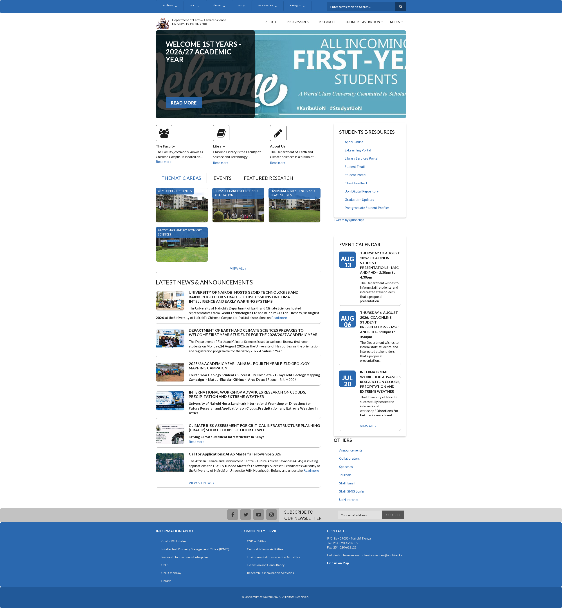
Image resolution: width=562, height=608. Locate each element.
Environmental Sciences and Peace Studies (293, 193)
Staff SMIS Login (351, 491)
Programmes (298, 22)
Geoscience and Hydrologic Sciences (180, 232)
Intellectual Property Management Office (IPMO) (195, 549)
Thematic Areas (181, 178)
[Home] (162, 23)
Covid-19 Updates (173, 541)
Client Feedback (356, 183)
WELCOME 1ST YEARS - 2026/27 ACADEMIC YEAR (203, 52)
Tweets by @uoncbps (349, 220)
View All (237, 268)
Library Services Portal (361, 158)
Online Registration (362, 22)
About (271, 22)
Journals (345, 475)
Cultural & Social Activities (265, 549)
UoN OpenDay (171, 573)
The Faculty (165, 146)
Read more (163, 162)
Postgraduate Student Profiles (367, 208)
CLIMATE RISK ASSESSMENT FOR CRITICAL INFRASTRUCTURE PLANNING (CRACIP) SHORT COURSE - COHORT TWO (254, 427)
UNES (165, 565)
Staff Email (347, 483)
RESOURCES (265, 5)
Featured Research (268, 178)
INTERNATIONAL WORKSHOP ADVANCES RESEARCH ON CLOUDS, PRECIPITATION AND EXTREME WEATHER (247, 394)
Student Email (355, 167)
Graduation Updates (359, 199)
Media (395, 22)
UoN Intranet (348, 500)
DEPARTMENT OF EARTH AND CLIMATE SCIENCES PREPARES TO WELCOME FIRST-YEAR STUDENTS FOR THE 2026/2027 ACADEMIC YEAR (253, 332)
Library (219, 146)
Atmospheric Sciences (175, 191)
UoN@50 (295, 5)
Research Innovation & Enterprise (184, 557)
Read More (183, 102)
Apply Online (354, 142)
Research (327, 22)
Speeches (346, 467)
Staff (193, 5)
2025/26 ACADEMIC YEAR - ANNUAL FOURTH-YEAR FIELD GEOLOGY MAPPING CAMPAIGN (249, 366)
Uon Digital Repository (362, 191)
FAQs (241, 5)
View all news (200, 483)
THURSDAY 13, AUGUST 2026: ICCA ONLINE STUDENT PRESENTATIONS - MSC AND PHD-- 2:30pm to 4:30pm (380, 265)
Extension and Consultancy (266, 565)
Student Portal (355, 175)
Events (222, 178)
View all (367, 426)
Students (168, 5)
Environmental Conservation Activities (273, 557)
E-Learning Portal (358, 150)
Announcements (350, 450)
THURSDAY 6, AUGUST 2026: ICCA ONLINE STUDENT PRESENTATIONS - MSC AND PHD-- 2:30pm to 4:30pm (379, 324)
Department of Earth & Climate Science (199, 20)
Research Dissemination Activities (270, 573)
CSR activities (256, 541)
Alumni (217, 5)
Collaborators (349, 458)
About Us (277, 146)
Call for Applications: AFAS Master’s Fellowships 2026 (235, 454)
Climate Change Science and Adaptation (236, 193)
